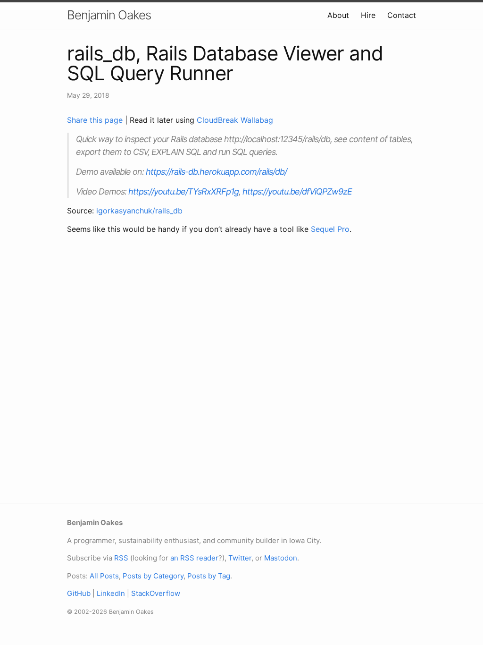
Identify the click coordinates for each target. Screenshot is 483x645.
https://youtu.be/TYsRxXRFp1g (183, 191)
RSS (121, 557)
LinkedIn (111, 593)
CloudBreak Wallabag (235, 120)
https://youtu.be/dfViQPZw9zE (297, 191)
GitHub (79, 593)
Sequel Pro (330, 229)
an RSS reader (194, 557)
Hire (368, 15)
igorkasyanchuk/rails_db (139, 210)
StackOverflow (155, 593)
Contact (401, 15)
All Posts (104, 575)
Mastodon (280, 557)
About (338, 15)
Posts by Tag (208, 575)
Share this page (96, 120)
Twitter (239, 557)
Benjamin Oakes (109, 15)
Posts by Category (153, 575)
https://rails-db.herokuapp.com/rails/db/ (216, 172)
